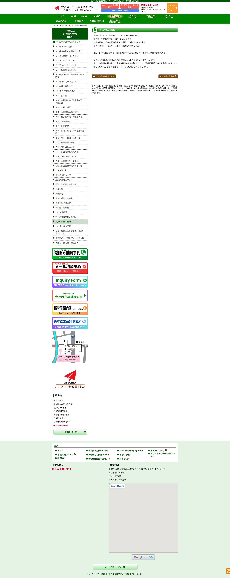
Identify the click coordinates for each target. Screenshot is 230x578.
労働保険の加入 (62, 170)
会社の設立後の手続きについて (68, 166)
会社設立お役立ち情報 (66, 25)
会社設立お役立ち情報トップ (67, 42)
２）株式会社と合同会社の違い (68, 51)
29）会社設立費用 (167, 76)
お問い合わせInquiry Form (131, 451)
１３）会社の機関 (63, 107)
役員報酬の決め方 (63, 203)
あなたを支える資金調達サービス (163, 454)
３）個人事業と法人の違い (66, 56)
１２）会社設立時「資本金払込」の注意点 (69, 101)
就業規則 (59, 189)
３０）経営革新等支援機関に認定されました (69, 232)
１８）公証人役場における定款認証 (69, 132)
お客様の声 (124, 459)
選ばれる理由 (125, 455)
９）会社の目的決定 (64, 86)
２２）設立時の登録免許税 (66, 152)
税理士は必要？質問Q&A (99, 459)
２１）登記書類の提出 (65, 147)
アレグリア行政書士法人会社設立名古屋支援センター (115, 574)
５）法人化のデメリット (66, 65)
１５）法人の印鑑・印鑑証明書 (68, 117)
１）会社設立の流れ (64, 47)
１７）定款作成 (62, 126)
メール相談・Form (69, 432)
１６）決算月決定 (63, 121)
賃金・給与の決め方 (64, 198)
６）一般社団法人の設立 (66, 70)
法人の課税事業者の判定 (105, 76)
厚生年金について (63, 175)
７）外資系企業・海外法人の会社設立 (69, 76)
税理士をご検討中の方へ (99, 455)
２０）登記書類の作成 (65, 143)
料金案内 (61, 458)
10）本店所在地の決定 (65, 91)
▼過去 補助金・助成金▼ (66, 243)
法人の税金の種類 (63, 222)
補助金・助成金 (62, 208)
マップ (142, 557)
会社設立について (65, 455)
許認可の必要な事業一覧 (66, 184)
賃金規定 (59, 194)
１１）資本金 (61, 96)
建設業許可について (64, 180)
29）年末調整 (61, 212)
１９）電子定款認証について (67, 138)
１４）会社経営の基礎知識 (66, 112)
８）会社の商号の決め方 (66, 82)
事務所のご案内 (157, 451)
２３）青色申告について (66, 156)
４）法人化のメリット (65, 60)
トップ (61, 16)
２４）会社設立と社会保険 (66, 161)
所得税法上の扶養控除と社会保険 (69, 238)
